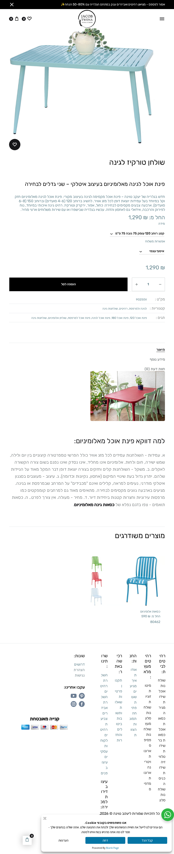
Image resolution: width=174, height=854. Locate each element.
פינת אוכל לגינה (101, 318)
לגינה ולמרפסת (138, 308)
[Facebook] (82, 704)
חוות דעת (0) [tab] (155, 369)
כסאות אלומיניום (150, 611)
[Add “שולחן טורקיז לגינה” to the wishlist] (14, 144)
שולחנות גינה (110, 308)
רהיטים (123, 308)
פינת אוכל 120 (138, 318)
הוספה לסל (68, 284)
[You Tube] (74, 696)
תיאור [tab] (160, 349)
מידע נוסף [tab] (157, 359)
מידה (161, 224)
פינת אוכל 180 (119, 318)
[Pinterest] (82, 696)
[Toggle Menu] (162, 18)
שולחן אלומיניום (57, 318)
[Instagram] (74, 704)
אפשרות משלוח (155, 241)
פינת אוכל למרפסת (79, 318)
